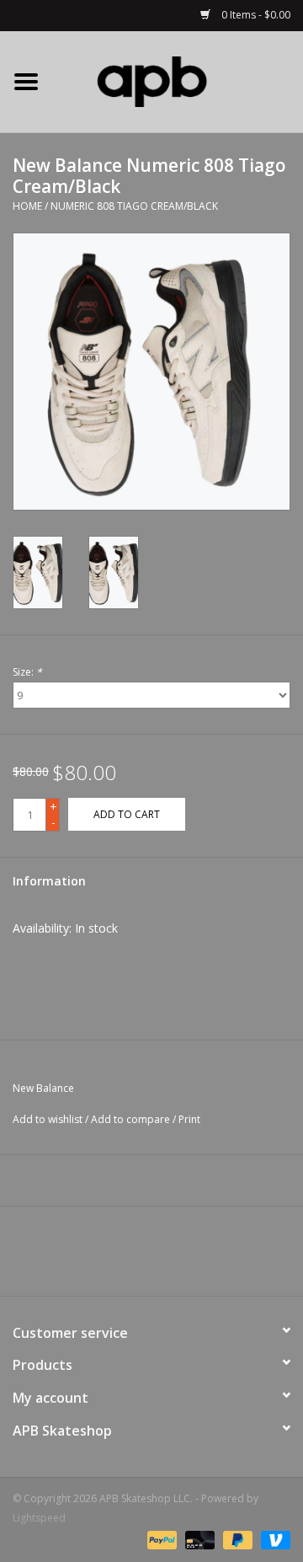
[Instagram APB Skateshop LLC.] (181, 1257)
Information (49, 881)
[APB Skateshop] (177, 80)
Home (27, 206)
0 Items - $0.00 (254, 15)
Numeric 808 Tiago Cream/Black (134, 206)
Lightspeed (39, 1518)
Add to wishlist (47, 1119)
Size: (27, 672)
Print (189, 1119)
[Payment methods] (160, 1539)
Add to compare (132, 1119)
